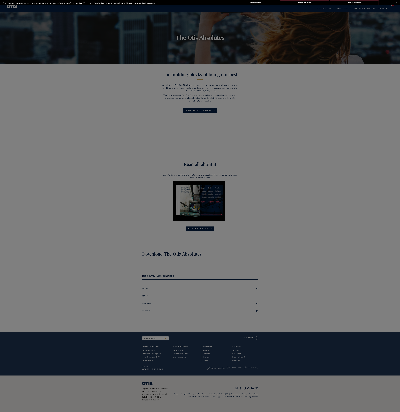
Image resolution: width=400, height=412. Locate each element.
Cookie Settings (255, 2)
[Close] (396, 2)
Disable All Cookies (304, 2)
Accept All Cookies (354, 2)
